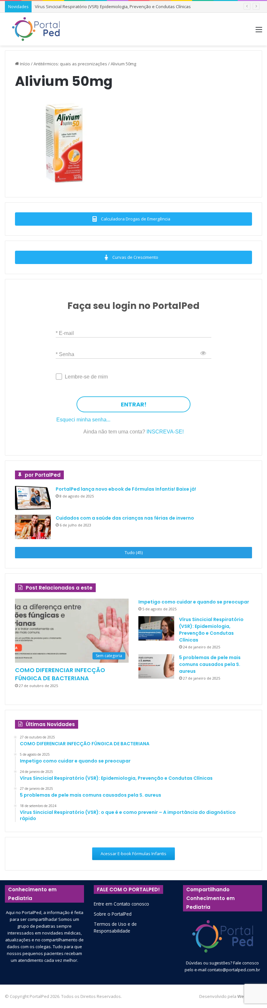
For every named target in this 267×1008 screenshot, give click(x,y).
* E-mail (65, 333)
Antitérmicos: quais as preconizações (70, 64)
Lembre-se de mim (86, 376)
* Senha (65, 354)
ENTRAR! (134, 404)
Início (24, 64)
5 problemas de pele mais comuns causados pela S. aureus (210, 664)
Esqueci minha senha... (83, 419)
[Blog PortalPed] (36, 29)
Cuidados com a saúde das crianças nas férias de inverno (125, 518)
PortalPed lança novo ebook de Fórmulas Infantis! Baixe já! (126, 489)
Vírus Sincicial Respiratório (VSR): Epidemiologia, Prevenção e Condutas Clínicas (113, 6)
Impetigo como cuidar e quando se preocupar (193, 602)
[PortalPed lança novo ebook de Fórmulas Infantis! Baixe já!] (33, 498)
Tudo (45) (134, 552)
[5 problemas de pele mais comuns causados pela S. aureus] (156, 666)
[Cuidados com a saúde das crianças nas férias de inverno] (33, 527)
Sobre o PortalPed (113, 914)
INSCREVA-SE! (165, 431)
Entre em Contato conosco (121, 904)
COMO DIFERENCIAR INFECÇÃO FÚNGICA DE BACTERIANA (60, 674)
